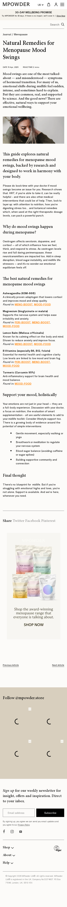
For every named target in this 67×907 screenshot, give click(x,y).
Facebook (32, 521)
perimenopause (35, 252)
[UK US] (40, 5)
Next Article (58, 665)
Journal (7, 34)
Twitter (18, 521)
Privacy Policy (24, 825)
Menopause (21, 34)
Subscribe (50, 812)
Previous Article (11, 665)
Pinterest (48, 521)
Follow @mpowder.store (23, 698)
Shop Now (61, 16)
